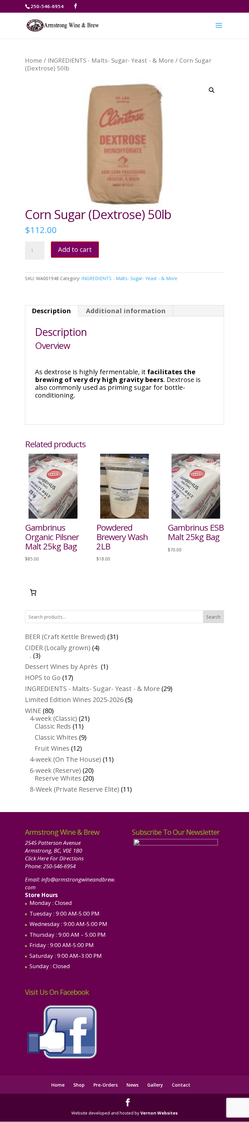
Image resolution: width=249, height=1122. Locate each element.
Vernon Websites (159, 1113)
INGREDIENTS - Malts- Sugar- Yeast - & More (111, 60)
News (132, 1085)
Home (33, 60)
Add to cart (75, 249)
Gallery (155, 1085)
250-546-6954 (59, 866)
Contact (181, 1085)
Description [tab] (51, 310)
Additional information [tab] (126, 310)
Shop (79, 1085)
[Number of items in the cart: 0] (33, 592)
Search (213, 617)
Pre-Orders (105, 1085)
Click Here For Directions (54, 858)
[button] (212, 90)
